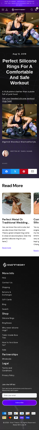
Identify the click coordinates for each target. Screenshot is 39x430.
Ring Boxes (7, 323)
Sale (4, 350)
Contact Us (7, 282)
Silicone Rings (8, 318)
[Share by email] (32, 171)
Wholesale (6, 359)
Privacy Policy (8, 375)
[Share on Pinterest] (24, 171)
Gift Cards (7, 299)
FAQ (4, 278)
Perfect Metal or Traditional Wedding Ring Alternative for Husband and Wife (15, 221)
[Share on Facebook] (6, 171)
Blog (4, 304)
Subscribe (19, 403)
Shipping (6, 287)
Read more (6, 248)
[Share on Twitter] (15, 171)
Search (5, 309)
